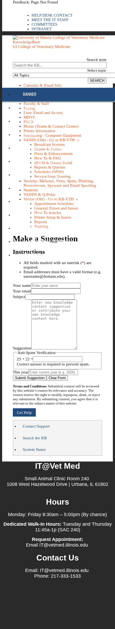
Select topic (96, 70)
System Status (34, 449)
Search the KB (35, 438)
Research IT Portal (41, 201)
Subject (19, 297)
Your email (22, 291)
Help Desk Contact (52, 15)
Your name (22, 285)
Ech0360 (30, 134)
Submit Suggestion (29, 378)
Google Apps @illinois (44, 147)
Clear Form (57, 378)
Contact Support (36, 426)
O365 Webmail (35, 228)
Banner (29, 94)
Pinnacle (31, 187)
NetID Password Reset (43, 174)
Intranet (42, 29)
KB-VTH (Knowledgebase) (45, 161)
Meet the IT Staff (50, 20)
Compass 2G (34, 121)
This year (20, 372)
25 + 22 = (25, 359)
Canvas (30, 107)
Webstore (32, 254)
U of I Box (32, 214)
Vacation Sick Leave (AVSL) (47, 241)
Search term (96, 60)
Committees (44, 24)
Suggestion (22, 348)
